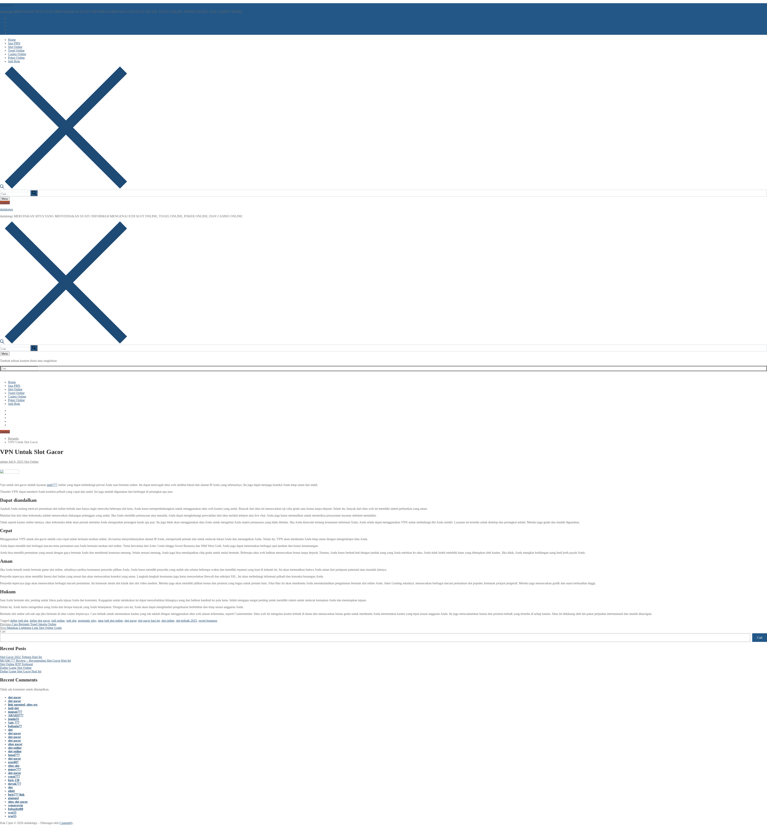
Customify (66, 823)
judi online (58, 620)
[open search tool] (63, 187)
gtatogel (13, 798)
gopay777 (14, 769)
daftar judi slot (19, 620)
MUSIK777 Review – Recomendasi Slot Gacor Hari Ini (35, 660)
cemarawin (15, 805)
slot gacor (130, 620)
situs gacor (15, 744)
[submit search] (34, 193)
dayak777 (14, 783)
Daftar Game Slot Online (16, 667)
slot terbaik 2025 (186, 620)
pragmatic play (87, 620)
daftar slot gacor (40, 620)
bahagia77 (15, 726)
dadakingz (6, 5)
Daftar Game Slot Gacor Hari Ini (20, 671)
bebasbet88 (15, 809)
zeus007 (13, 762)
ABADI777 (15, 715)
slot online (167, 620)
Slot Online (31, 461)
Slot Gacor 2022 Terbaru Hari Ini (21, 657)
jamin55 (13, 719)
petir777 (52, 485)
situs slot (13, 765)
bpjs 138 (13, 780)
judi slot (71, 620)
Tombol (5, 202)
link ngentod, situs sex (23, 704)
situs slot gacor (18, 801)
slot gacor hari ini (149, 620)
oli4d (11, 791)
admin (4, 461)
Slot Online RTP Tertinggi (16, 664)
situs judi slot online (110, 620)
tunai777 (14, 755)
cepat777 (14, 776)
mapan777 (15, 711)
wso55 (12, 812)
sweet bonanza (208, 620)
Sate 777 (13, 722)
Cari (2, 631)
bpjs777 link (16, 794)
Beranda (13, 438)
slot (10, 729)
